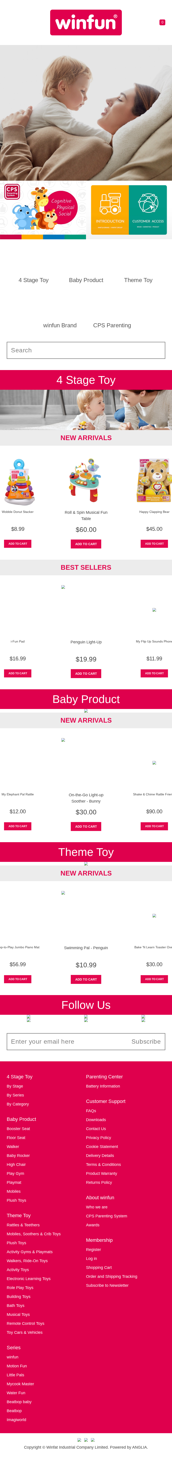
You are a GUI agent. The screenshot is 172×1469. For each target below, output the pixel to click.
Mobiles (14, 1191)
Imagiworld (16, 1420)
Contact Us (96, 1128)
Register (93, 1249)
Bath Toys (15, 1305)
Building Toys (18, 1296)
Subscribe (146, 1041)
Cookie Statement (102, 1146)
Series (14, 1347)
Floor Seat (16, 1137)
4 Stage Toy (19, 1076)
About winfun (100, 1197)
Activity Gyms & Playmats (30, 1252)
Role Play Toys (20, 1287)
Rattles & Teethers (23, 1225)
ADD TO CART (18, 543)
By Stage (15, 1086)
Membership (99, 1240)
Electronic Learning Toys (29, 1278)
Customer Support (105, 1101)
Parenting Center (104, 1076)
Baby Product (21, 1119)
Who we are (97, 1207)
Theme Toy (19, 1215)
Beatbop (14, 1411)
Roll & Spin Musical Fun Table (86, 515)
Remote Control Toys (25, 1323)
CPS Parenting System (106, 1216)
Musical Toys (18, 1314)
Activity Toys (18, 1270)
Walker (13, 1146)
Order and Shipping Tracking (111, 1276)
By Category (18, 1104)
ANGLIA (139, 1447)
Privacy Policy (98, 1137)
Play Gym (15, 1173)
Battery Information (103, 1086)
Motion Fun (17, 1366)
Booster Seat (18, 1128)
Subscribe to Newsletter (107, 1285)
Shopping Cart (99, 1267)
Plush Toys (16, 1200)
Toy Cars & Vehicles (25, 1332)
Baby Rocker (18, 1155)
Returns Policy (99, 1182)
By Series (15, 1095)
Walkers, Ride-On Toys (27, 1261)
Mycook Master (20, 1384)
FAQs (91, 1111)
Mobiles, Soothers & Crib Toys (34, 1234)
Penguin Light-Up (86, 642)
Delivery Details (100, 1155)
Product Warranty (101, 1173)
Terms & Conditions (103, 1164)
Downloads (96, 1120)
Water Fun (16, 1393)
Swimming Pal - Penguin (86, 948)
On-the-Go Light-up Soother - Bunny (86, 798)
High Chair (16, 1164)
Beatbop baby (19, 1402)
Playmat (14, 1182)
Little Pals (15, 1375)
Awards (92, 1225)
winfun (12, 1357)
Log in (91, 1258)
